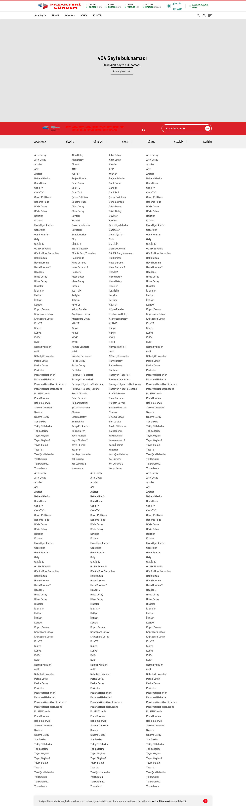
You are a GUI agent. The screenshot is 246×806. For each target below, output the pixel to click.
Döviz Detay (40, 206)
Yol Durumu (40, 458)
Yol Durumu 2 (41, 463)
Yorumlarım (40, 468)
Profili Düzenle (42, 393)
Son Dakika (40, 421)
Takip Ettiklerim (43, 426)
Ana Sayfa (40, 15)
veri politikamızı (160, 800)
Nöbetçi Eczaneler (44, 355)
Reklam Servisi (42, 402)
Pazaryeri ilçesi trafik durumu (50, 384)
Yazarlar (39, 449)
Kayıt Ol (38, 304)
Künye (37, 327)
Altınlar (38, 164)
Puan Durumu (41, 398)
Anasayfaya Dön (122, 70)
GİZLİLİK (178, 141)
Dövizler (38, 215)
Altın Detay (40, 154)
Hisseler (38, 285)
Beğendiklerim (42, 178)
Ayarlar (38, 173)
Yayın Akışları (41, 435)
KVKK (84, 15)
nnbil (36, 351)
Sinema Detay (41, 416)
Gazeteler (39, 229)
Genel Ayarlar (41, 234)
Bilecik (55, 15)
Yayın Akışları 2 (42, 440)
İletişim (38, 295)
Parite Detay (41, 360)
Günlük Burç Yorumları (46, 253)
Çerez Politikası (42, 197)
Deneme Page (41, 201)
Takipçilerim (41, 430)
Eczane (38, 220)
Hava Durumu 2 (42, 267)
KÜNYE (97, 15)
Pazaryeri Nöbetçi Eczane (48, 388)
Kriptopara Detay (43, 313)
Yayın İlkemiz (41, 444)
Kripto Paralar (42, 309)
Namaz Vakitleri (42, 346)
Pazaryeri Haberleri (44, 374)
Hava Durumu (41, 262)
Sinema (38, 412)
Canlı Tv (38, 187)
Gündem (70, 15)
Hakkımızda (40, 257)
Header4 (39, 271)
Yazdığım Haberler (44, 454)
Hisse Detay (40, 276)
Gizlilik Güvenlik (42, 248)
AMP (36, 168)
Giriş (36, 239)
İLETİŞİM (207, 141)
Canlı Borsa (40, 183)
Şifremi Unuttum (43, 407)
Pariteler (39, 370)
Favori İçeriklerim (43, 225)
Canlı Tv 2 (39, 192)
